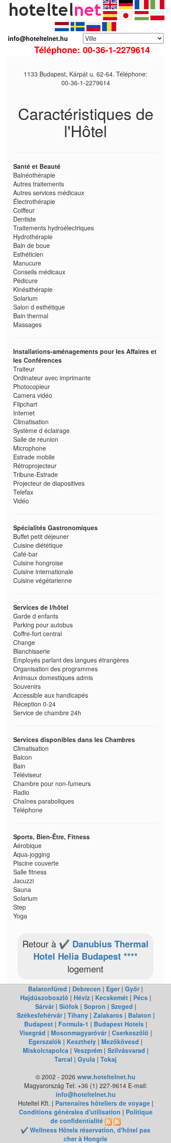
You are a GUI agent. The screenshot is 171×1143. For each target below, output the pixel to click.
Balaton (139, 1015)
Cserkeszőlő (130, 1032)
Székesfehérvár (39, 1015)
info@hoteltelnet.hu (86, 1094)
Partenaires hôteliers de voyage (102, 1103)
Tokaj (108, 1059)
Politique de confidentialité (101, 1116)
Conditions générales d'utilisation (70, 1111)
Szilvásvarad (126, 1050)
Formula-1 (73, 1023)
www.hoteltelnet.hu (106, 1076)
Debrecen (86, 988)
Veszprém (88, 1050)
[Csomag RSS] (117, 1120)
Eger (113, 988)
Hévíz (82, 997)
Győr (132, 988)
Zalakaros (108, 1015)
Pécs (140, 997)
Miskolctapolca (45, 1050)
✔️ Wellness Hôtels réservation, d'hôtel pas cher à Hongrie (85, 1134)
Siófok (68, 1006)
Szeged (122, 1006)
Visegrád (32, 1032)
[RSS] (108, 1120)
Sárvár (44, 1006)
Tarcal (63, 1059)
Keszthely (81, 1041)
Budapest (38, 1023)
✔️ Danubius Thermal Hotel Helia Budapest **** (91, 950)
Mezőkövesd (120, 1041)
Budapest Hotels (119, 1023)
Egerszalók (44, 1041)
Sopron (95, 1006)
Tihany (78, 1015)
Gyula (86, 1059)
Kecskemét (111, 997)
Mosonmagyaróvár (79, 1032)
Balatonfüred (47, 988)
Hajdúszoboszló (44, 997)
